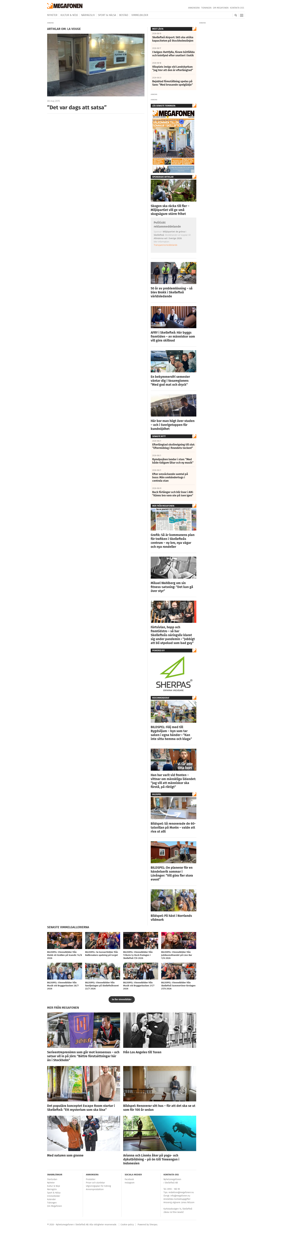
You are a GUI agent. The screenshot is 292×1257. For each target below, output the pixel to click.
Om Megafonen (220, 8)
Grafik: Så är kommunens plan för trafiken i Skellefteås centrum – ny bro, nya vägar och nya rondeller (173, 541)
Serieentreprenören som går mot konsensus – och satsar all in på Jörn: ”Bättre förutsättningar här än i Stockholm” (83, 1056)
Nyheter (52, 15)
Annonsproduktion (95, 1189)
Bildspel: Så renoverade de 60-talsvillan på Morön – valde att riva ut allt (173, 827)
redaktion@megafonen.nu (181, 1192)
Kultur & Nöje (69, 15)
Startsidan (52, 1179)
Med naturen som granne (65, 1155)
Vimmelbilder (139, 15)
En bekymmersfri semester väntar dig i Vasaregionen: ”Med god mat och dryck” (170, 381)
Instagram (129, 1182)
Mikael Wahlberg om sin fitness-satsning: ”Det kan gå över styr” (172, 587)
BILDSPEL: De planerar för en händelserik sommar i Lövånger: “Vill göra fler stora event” (172, 873)
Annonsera (194, 8)
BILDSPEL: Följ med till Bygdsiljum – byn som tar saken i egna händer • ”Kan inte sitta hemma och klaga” (171, 733)
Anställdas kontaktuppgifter (176, 1199)
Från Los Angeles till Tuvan (142, 1052)
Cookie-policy (127, 1224)
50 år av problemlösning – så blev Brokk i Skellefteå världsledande (172, 292)
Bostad (123, 15)
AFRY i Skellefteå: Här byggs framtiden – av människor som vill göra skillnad (173, 336)
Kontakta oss (237, 8)
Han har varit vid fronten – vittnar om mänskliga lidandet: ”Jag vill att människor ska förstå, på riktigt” (173, 781)
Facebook (129, 1179)
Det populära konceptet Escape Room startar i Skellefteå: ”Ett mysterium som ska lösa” (81, 1108)
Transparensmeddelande (165, 244)
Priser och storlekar (95, 1182)
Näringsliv (88, 15)
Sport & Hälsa (107, 15)
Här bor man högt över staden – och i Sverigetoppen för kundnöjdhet (173, 425)
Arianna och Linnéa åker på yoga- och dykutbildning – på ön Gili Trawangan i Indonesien (151, 1159)
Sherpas (153, 1224)
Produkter (90, 1179)
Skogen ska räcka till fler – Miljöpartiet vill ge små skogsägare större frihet (170, 210)
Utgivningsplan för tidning (98, 1186)
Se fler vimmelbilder (122, 999)
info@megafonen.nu (180, 1195)
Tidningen (206, 8)
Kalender (51, 1199)
